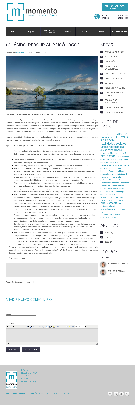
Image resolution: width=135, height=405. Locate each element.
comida (104, 153)
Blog (84, 31)
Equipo (31, 31)
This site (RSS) (116, 394)
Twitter (121, 394)
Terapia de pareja (114, 107)
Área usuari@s (119, 31)
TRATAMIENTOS (107, 215)
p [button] (10, 343)
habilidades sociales (113, 143)
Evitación (120, 180)
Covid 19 (113, 191)
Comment (10, 323)
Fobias (104, 137)
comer (121, 203)
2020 (107, 242)
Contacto (102, 31)
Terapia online (118, 188)
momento (20, 53)
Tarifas (67, 31)
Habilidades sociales (115, 78)
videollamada (116, 146)
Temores (112, 171)
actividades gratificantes (110, 183)
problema (120, 171)
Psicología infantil (115, 88)
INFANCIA (110, 159)
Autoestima (111, 57)
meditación (122, 186)
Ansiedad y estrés (114, 52)
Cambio (108, 188)
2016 (107, 237)
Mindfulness (115, 149)
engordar (125, 183)
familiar (113, 180)
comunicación (106, 194)
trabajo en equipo (107, 177)
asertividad (114, 162)
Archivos (25, 375)
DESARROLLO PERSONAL (114, 139)
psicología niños (121, 159)
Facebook (110, 394)
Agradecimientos (107, 212)
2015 (107, 232)
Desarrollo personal (116, 74)
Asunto (8, 314)
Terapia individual (114, 112)
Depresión (110, 61)
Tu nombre (10, 305)
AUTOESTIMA (117, 153)
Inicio (14, 31)
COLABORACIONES (109, 218)
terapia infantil (121, 174)
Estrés (104, 146)
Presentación (105, 165)
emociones (112, 186)
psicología (104, 162)
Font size (78, 326)
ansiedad (108, 134)
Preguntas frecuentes (49, 31)
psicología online (107, 174)
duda (102, 188)
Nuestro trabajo (29, 381)
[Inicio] (32, 12)
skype (103, 149)
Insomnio (109, 83)
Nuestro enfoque (30, 373)
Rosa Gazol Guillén (118, 263)
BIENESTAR (107, 156)
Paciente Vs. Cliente (120, 165)
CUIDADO (104, 191)
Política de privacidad (60, 393)
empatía (103, 186)
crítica (117, 215)
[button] (7, 326)
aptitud (118, 156)
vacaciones (119, 212)
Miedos (121, 134)
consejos (121, 191)
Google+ (127, 394)
